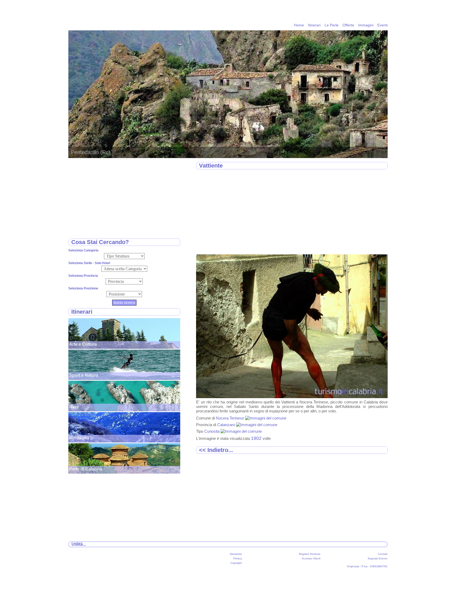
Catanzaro (226, 424)
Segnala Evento (377, 558)
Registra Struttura (309, 553)
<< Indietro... (216, 450)
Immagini (365, 25)
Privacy (237, 558)
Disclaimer (236, 553)
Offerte (348, 25)
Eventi (382, 25)
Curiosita (212, 431)
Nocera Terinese (230, 418)
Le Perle (332, 25)
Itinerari (314, 25)
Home (299, 25)
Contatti (382, 553)
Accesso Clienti (311, 558)
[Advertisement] (292, 212)
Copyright (236, 562)
